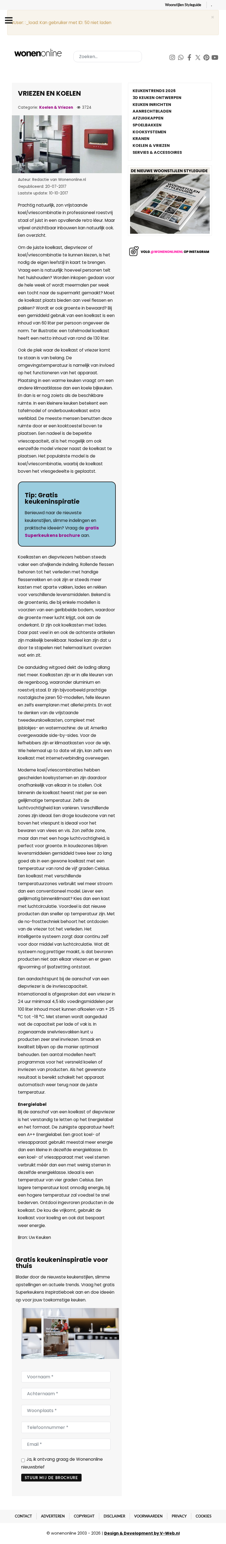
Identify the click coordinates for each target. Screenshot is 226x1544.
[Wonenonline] (39, 52)
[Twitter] (198, 58)
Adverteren (53, 1516)
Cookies (203, 1516)
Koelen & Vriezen (56, 107)
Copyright (84, 1516)
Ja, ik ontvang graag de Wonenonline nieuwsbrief (62, 1463)
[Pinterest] (207, 58)
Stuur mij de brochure (51, 1477)
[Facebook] (189, 58)
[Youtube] (215, 58)
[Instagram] (172, 58)
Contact (23, 1516)
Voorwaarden (148, 1516)
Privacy (179, 1516)
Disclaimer (114, 1516)
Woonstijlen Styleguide (183, 4)
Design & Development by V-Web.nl (142, 1533)
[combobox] (107, 56)
